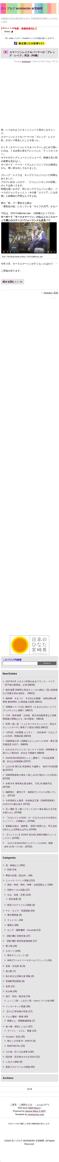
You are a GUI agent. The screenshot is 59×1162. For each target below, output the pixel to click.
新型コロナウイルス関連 (19, 905)
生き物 (9, 991)
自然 (8, 986)
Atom (36, 1108)
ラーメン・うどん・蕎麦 (19, 1030)
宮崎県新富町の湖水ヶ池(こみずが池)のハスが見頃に (32, 775)
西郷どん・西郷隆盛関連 (19, 1021)
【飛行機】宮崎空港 (15, 936)
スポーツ (10, 951)
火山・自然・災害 (16, 895)
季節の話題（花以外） (17, 875)
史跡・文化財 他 (14, 966)
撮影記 (10, 925)
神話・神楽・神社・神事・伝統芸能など (27, 884)
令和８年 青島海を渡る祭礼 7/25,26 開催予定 (29, 783)
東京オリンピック (16, 955)
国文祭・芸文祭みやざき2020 (20, 1057)
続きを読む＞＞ (11, 281)
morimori (26, 61)
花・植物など (12, 865)
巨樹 (9, 869)
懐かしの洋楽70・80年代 (19, 1041)
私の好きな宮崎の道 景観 (18, 976)
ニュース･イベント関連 (17, 880)
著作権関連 (12, 915)
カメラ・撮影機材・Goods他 (21, 930)
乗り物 (9, 946)
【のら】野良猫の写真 (17, 1011)
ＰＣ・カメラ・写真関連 (18, 910)
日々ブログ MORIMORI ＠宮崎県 (22, 8)
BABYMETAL (13, 1046)
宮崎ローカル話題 (16, 890)
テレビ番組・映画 (14, 1016)
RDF (31, 1108)
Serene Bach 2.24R (35, 1111)
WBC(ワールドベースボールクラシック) (27, 960)
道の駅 (9, 971)
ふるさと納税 (12, 1062)
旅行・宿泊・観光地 (15, 996)
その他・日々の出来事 (17, 1052)
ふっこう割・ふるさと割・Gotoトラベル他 (28, 1000)
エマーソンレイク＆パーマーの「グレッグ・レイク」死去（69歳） (29, 54)
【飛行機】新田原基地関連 (19, 941)
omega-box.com (36, 1114)
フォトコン (12, 920)
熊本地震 (13, 899)
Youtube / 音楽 (51, 293)
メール (40, 1104)
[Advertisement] (29, 95)
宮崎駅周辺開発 (13, 981)
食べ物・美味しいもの (17, 1026)
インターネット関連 (15, 1006)
